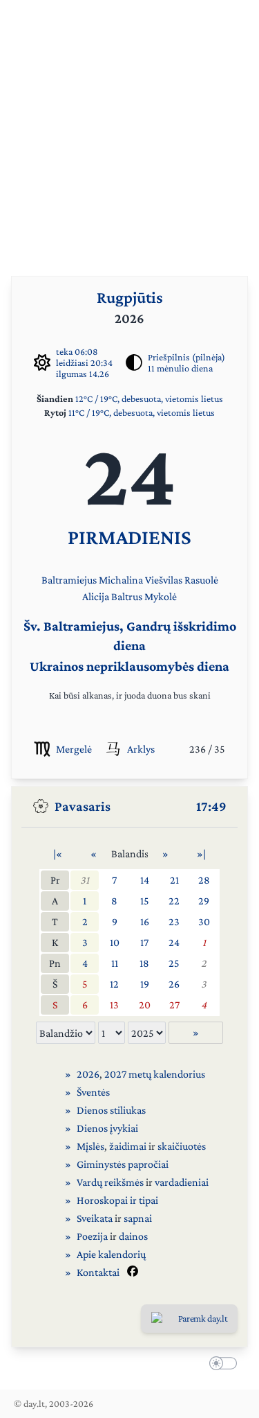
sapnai (138, 1218)
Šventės (93, 1092)
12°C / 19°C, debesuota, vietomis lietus (149, 398)
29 (203, 901)
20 (145, 1004)
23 (174, 921)
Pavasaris (83, 806)
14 (144, 880)
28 (204, 880)
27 (174, 1004)
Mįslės (90, 1146)
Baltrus (126, 596)
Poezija (92, 1236)
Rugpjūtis (130, 297)
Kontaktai (98, 1272)
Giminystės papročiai (123, 1164)
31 (84, 880)
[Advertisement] (129, 130)
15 (144, 901)
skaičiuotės (181, 1146)
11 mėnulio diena (180, 368)
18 (144, 963)
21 (174, 880)
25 (174, 963)
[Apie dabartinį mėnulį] (134, 362)
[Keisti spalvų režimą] (220, 1365)
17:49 (211, 806)
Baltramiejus (69, 580)
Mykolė (160, 596)
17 (144, 942)
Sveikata (95, 1218)
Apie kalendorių (111, 1254)
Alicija (95, 596)
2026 (88, 1074)
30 (204, 921)
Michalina (121, 580)
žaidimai (127, 1146)
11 (114, 963)
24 (174, 942)
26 (174, 984)
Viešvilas (163, 580)
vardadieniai (182, 1182)
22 (174, 901)
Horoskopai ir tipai (117, 1200)
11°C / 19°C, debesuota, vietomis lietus (141, 412)
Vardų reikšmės (110, 1182)
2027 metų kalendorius (154, 1074)
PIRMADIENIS (129, 536)
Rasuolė (201, 580)
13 (114, 1004)
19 (144, 984)
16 (144, 921)
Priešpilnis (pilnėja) (186, 356)
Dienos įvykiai (107, 1128)
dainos (133, 1236)
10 (114, 942)
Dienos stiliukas (111, 1110)
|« (57, 853)
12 (114, 984)
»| (201, 853)
